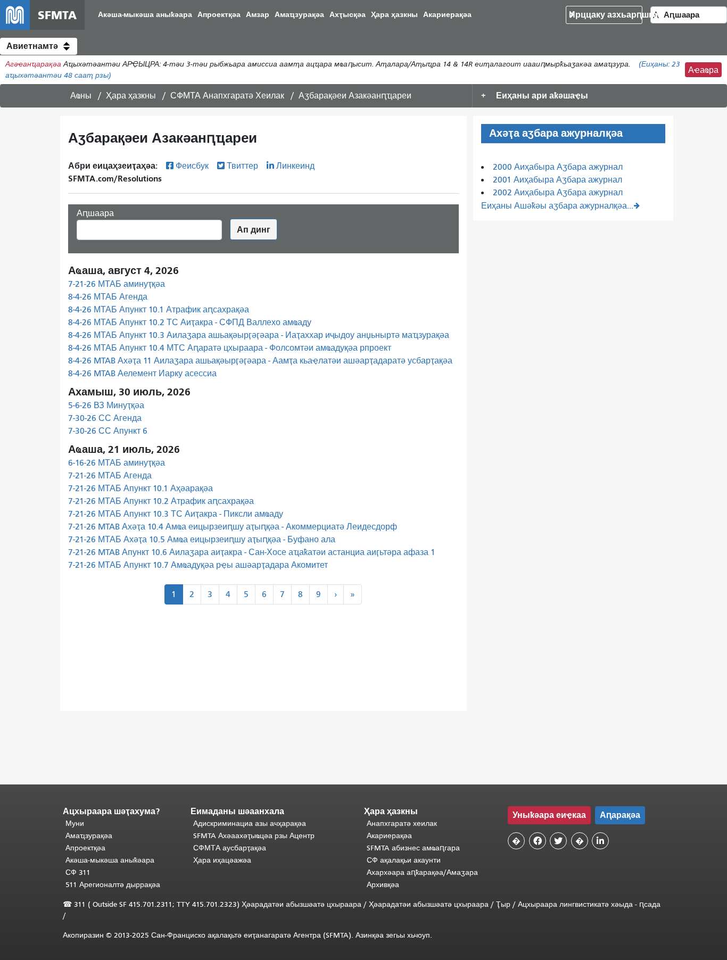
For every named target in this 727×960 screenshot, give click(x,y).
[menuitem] (145, 15)
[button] (38, 46)
